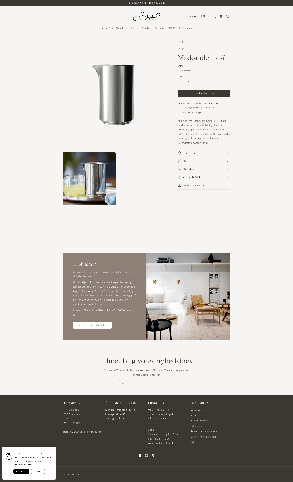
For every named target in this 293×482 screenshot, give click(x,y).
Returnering (197, 426)
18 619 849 (75, 423)
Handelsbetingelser (200, 420)
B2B (193, 442)
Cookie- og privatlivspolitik (204, 437)
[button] (105, 28)
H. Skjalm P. (75, 475)
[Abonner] (170, 383)
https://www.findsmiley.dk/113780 (82, 431)
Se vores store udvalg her (92, 325)
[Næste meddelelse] (229, 3)
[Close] (53, 448)
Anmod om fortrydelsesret (204, 431)
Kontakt (194, 415)
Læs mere (26, 465)
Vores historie (197, 410)
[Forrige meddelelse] (63, 3)
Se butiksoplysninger (191, 112)
